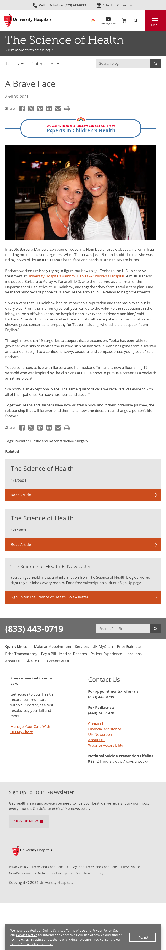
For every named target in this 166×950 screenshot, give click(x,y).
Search (155, 63)
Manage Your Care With (30, 729)
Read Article (21, 494)
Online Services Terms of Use (64, 930)
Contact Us (97, 723)
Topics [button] (12, 63)
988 (91, 761)
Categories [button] (42, 63)
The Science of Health (64, 40)
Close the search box (142, 20)
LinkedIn (49, 108)
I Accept (142, 937)
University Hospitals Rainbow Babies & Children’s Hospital (75, 276)
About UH (96, 739)
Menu (155, 25)
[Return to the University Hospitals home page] (27, 20)
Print (67, 108)
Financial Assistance (104, 728)
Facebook (22, 108)
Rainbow (93, 20)
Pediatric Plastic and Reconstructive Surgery (51, 440)
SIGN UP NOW (26, 820)
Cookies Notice (26, 935)
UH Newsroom (100, 734)
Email (58, 108)
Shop (124, 20)
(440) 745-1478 (101, 712)
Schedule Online (115, 5)
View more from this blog (27, 50)
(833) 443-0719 (34, 628)
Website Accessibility (105, 745)
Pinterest (40, 108)
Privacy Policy (102, 930)
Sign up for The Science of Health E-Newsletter (49, 596)
